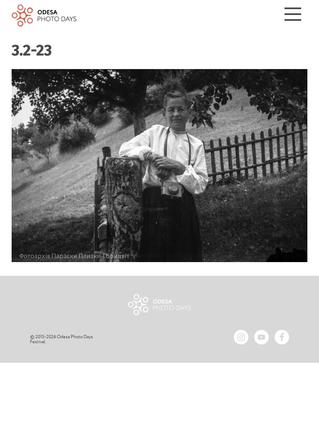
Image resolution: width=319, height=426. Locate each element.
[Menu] (292, 15)
